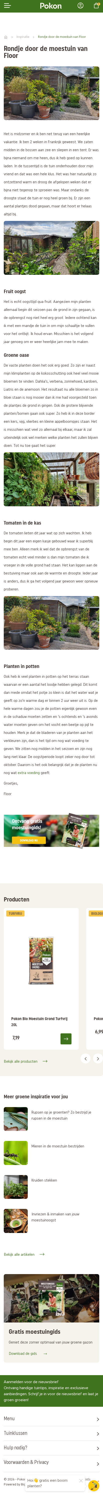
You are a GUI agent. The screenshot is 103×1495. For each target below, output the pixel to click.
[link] (41, 979)
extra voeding (29, 773)
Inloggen (82, 6)
